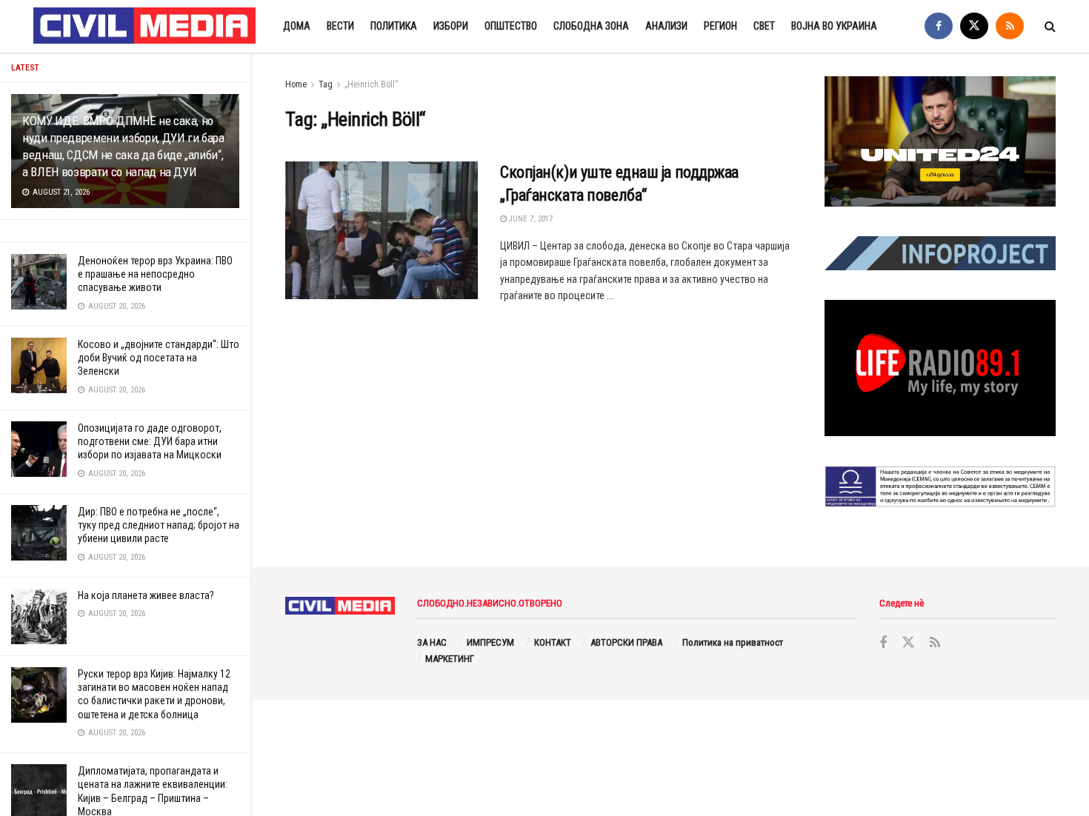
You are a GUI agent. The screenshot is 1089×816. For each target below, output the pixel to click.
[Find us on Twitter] (974, 26)
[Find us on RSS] (1010, 26)
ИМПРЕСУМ (490, 642)
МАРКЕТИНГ (449, 658)
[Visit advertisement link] (940, 141)
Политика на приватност (732, 642)
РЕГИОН (720, 26)
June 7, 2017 (530, 219)
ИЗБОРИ (450, 26)
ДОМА (296, 26)
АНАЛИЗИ (666, 26)
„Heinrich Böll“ (371, 84)
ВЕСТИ (340, 26)
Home (296, 84)
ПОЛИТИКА (393, 26)
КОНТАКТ (552, 642)
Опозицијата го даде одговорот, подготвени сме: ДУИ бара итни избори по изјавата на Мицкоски (150, 441)
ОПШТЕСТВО (510, 26)
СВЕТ (764, 26)
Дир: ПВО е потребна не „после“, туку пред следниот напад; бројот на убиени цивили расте (158, 525)
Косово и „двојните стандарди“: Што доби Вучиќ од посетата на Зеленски (158, 357)
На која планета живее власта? (146, 595)
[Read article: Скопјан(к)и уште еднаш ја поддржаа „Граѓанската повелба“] (381, 230)
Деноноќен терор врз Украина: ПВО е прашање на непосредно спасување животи (155, 274)
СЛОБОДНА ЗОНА (591, 26)
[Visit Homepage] (145, 26)
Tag (326, 84)
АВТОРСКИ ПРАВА (626, 642)
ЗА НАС (432, 642)
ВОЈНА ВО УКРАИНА (834, 26)
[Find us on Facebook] (939, 26)
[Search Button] (1050, 26)
